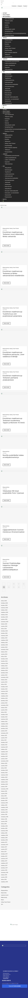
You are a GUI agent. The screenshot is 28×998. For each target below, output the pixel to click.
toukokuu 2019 (4, 802)
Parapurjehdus (8, 56)
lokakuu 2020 (4, 763)
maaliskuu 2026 (4, 612)
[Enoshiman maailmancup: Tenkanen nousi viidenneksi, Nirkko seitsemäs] (14, 216)
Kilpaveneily (8, 42)
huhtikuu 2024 (4, 665)
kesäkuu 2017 (4, 856)
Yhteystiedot (8, 74)
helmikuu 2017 (4, 865)
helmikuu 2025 (4, 642)
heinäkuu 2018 (4, 826)
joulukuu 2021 (4, 730)
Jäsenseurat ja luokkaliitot (11, 84)
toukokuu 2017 (4, 858)
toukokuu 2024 (4, 663)
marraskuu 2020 (4, 761)
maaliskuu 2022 (4, 723)
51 (18, 584)
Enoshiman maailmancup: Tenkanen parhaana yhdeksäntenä (12, 378)
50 (14, 584)
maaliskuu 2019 (4, 807)
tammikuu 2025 (4, 644)
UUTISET (5, 13)
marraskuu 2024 (4, 649)
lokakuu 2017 (4, 847)
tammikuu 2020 (4, 784)
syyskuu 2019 (4, 793)
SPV (4, 71)
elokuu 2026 (4, 600)
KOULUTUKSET (6, 14)
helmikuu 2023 (4, 698)
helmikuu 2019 (4, 809)
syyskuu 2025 (4, 626)
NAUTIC (5, 105)
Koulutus (7, 44)
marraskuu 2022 (4, 705)
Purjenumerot (8, 103)
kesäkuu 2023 (4, 689)
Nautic (2, 899)
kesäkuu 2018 (4, 828)
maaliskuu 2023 (4, 696)
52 (23, 584)
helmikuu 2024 (4, 670)
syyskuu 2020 (4, 765)
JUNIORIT (5, 59)
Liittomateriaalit (9, 82)
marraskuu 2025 (4, 621)
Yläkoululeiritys (9, 69)
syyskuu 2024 (4, 654)
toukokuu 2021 (4, 747)
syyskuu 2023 (4, 682)
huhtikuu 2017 (4, 860)
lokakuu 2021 (4, 735)
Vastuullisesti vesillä (10, 29)
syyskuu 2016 (4, 877)
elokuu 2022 (4, 712)
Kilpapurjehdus (8, 40)
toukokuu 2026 (4, 607)
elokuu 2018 (4, 823)
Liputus (6, 25)
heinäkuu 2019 (4, 798)
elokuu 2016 (4, 879)
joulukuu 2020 (4, 758)
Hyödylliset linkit (9, 31)
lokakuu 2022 (4, 707)
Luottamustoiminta (9, 80)
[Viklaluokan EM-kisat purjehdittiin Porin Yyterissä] (14, 477)
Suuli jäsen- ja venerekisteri (12, 99)
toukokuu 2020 (4, 775)
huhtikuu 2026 (4, 610)
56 (19, 587)
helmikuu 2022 (4, 726)
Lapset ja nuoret (4, 895)
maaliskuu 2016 (4, 881)
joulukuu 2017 (4, 842)
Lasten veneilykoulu (10, 65)
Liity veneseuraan (9, 18)
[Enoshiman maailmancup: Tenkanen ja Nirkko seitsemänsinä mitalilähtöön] (14, 258)
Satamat (7, 27)
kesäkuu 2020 (4, 772)
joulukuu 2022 (4, 702)
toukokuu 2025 (4, 635)
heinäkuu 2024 (4, 658)
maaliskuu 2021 (4, 751)
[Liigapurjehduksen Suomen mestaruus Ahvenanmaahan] (14, 515)
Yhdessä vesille (9, 20)
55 (14, 587)
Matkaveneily (4, 897)
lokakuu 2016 (4, 874)
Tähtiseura (7, 54)
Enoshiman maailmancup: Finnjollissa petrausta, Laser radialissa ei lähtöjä (13, 354)
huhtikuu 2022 (4, 721)
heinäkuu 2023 (4, 686)
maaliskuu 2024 (4, 668)
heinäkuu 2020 (4, 770)
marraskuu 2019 (4, 788)
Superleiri (7, 67)
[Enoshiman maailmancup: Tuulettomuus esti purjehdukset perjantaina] (14, 297)
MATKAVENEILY (6, 16)
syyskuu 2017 (4, 849)
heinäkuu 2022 (4, 714)
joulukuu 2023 (4, 675)
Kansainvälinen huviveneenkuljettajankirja (15, 33)
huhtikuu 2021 (4, 749)
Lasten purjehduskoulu (10, 63)
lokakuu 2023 (4, 679)
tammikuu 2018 (4, 840)
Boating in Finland (9, 35)
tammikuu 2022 (4, 728)
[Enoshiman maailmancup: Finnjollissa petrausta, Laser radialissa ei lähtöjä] (14, 337)
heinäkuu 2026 (4, 603)
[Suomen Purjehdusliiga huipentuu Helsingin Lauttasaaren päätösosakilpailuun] (14, 551)
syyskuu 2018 (4, 821)
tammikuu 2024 (4, 672)
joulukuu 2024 (4, 647)
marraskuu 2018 (4, 816)
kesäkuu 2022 (4, 716)
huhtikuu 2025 (4, 637)
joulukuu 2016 (4, 870)
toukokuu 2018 (4, 830)
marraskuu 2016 (4, 872)
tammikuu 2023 (4, 700)
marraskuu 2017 (4, 844)
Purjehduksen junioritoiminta (12, 61)
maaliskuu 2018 (4, 835)
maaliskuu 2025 (4, 640)
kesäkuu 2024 (4, 661)
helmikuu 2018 (4, 837)
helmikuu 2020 (4, 781)
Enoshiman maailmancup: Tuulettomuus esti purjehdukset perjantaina (12, 314)
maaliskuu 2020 (4, 779)
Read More (6, 245)
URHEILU (5, 37)
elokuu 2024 (4, 656)
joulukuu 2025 (4, 619)
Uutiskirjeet (8, 90)
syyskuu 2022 (4, 709)
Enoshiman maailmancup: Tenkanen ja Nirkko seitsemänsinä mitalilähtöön (13, 273)
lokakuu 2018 (4, 819)
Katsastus (7, 23)
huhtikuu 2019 (4, 805)
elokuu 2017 (4, 851)
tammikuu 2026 (4, 617)
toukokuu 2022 (4, 719)
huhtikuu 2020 (4, 777)
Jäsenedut (7, 88)
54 (9, 587)
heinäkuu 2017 (4, 853)
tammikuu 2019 (4, 812)
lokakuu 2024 (4, 651)
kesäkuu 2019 (4, 800)
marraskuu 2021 (4, 733)
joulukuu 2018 (4, 814)
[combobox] (7, 2)
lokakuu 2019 (4, 791)
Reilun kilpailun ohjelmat (11, 52)
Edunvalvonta (8, 92)
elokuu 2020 (4, 768)
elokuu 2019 (4, 795)
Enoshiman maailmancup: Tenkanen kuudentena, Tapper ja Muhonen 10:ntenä (14, 420)
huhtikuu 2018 (4, 833)
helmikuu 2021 (4, 754)
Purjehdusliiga (8, 50)
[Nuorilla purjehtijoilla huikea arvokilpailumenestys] (14, 442)
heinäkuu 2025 (4, 630)
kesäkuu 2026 (4, 605)
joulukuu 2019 (4, 786)
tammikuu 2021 (4, 756)
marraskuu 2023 (4, 677)
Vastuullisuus (8, 95)
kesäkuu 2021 (4, 744)
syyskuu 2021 (4, 737)
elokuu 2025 (4, 628)
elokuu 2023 (4, 684)
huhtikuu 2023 (4, 693)
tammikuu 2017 (4, 867)
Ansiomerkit (8, 101)
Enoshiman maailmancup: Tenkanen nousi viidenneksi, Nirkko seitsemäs (13, 234)
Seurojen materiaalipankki (11, 97)
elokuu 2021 (3, 740)
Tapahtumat (8, 78)
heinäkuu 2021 (4, 742)
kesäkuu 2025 (4, 633)
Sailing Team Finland (10, 48)
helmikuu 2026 (4, 614)
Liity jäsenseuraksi (9, 86)
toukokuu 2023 (4, 691)
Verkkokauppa (8, 76)
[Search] (1, 4)
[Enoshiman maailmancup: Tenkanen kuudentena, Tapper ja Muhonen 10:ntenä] (14, 402)
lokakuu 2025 (4, 624)
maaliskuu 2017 (4, 863)
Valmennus (7, 46)
